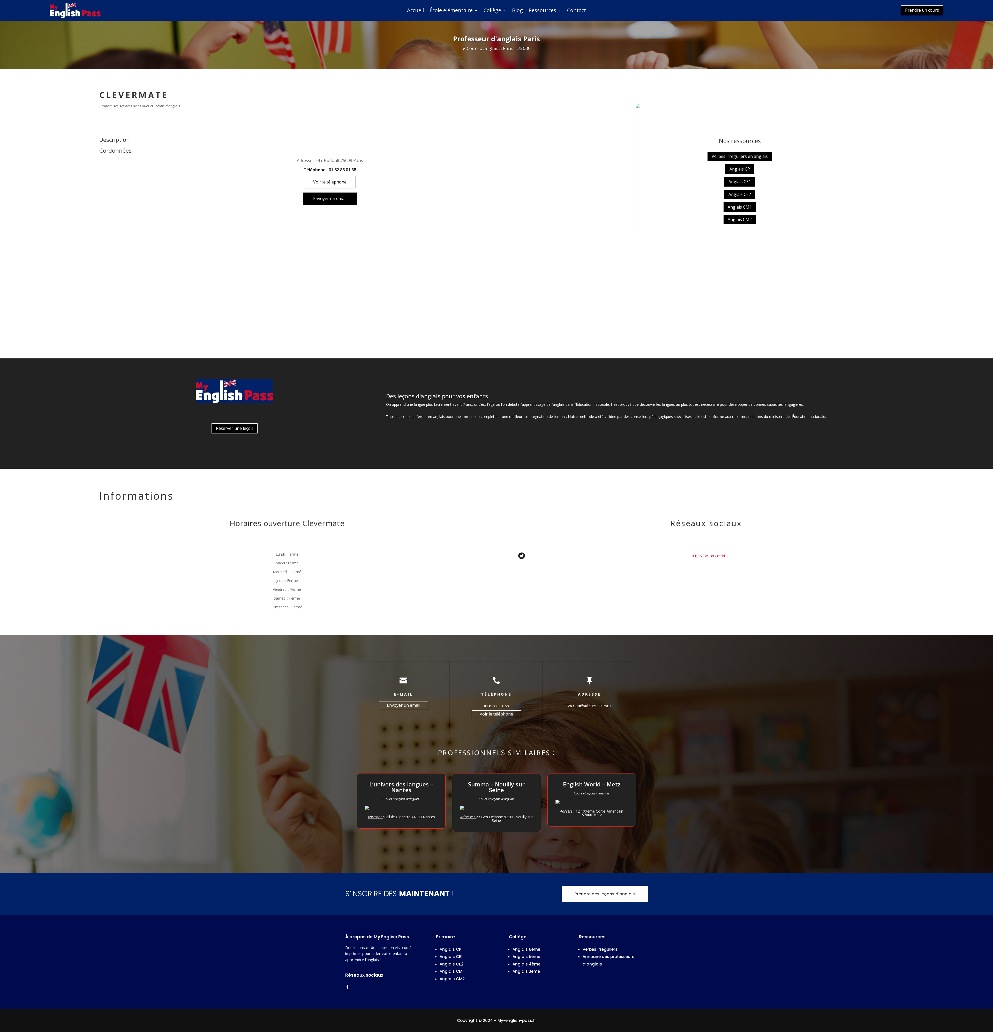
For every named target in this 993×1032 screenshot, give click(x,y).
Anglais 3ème (526, 971)
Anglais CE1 (739, 182)
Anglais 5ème (526, 956)
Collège (492, 11)
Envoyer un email (330, 198)
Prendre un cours (922, 10)
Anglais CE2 (739, 194)
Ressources (542, 11)
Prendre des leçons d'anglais (605, 894)
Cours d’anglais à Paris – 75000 (499, 48)
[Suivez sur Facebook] (347, 987)
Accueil (415, 11)
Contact (576, 11)
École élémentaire (451, 11)
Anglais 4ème (526, 964)
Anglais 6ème (526, 949)
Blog (517, 11)
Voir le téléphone (330, 182)
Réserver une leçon (234, 428)
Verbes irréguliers (600, 949)
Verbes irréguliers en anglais (740, 156)
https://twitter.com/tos (710, 556)
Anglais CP (739, 169)
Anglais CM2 (740, 219)
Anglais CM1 (740, 207)
